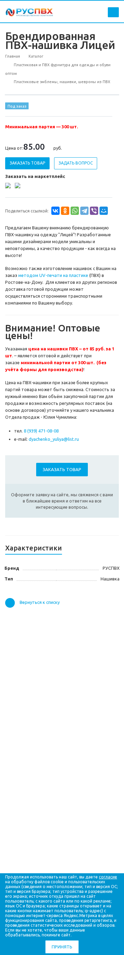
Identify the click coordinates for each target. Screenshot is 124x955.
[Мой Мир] (104, 211)
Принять (62, 946)
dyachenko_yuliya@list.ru (54, 439)
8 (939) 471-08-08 (41, 430)
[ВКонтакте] (55, 211)
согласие (108, 877)
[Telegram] (84, 211)
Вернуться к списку (40, 602)
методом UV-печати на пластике (53, 275)
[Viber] (94, 211)
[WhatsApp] (75, 211)
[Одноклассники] (65, 211)
